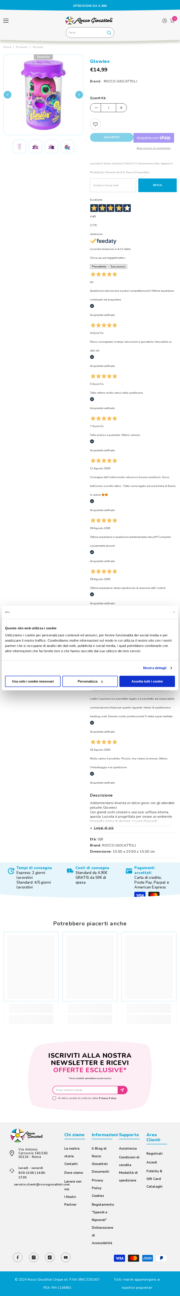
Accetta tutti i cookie (147, 681)
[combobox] (85, 32)
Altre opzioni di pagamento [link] (154, 148)
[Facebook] (17, 1257)
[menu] (6, 20)
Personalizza (87, 681)
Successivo (117, 266)
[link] (31, 878)
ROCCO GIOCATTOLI (120, 81)
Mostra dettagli (155, 668)
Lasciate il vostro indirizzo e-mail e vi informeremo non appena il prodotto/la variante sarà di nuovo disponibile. (131, 168)
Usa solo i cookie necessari (33, 681)
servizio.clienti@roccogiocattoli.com (42, 1184)
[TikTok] (49, 1257)
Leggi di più (103, 828)
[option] (90, 6)
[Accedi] (164, 21)
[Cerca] (90, 32)
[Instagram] (33, 1257)
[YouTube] (65, 1257)
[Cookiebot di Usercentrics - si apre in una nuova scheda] (156, 612)
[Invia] (123, 1090)
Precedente (99, 266)
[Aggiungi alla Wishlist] (95, 124)
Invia (157, 185)
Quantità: (98, 98)
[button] (7, 95)
